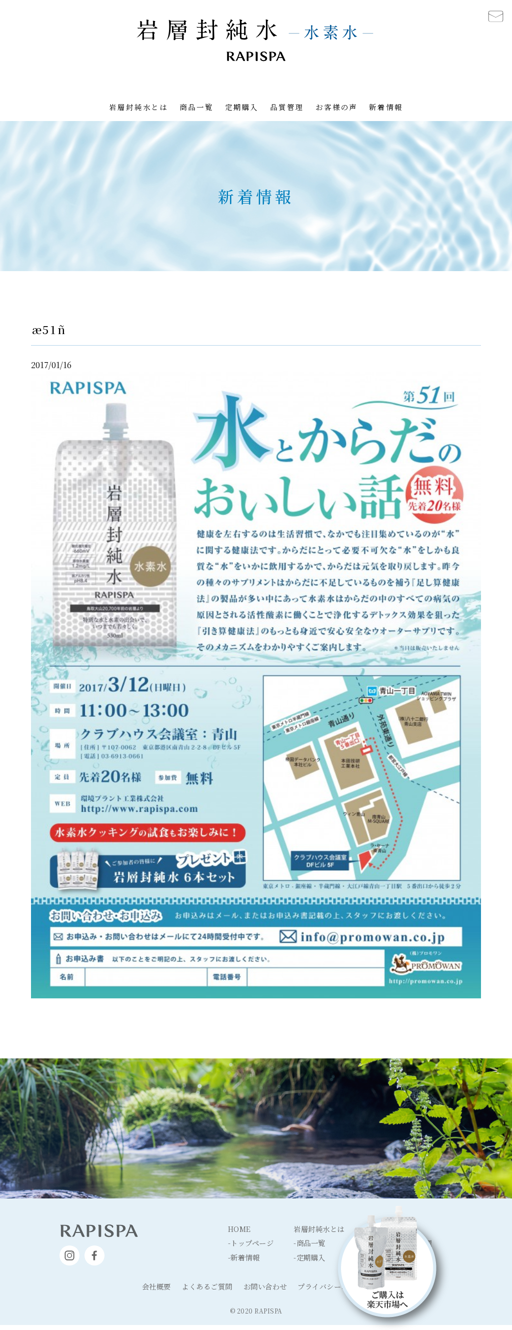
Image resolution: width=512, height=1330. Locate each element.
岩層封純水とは (138, 107)
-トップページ (251, 1242)
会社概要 (156, 1286)
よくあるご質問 (207, 1286)
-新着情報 (244, 1257)
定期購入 (242, 107)
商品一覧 (197, 107)
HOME (239, 1228)
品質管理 (287, 107)
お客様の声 (337, 107)
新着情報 (386, 107)
